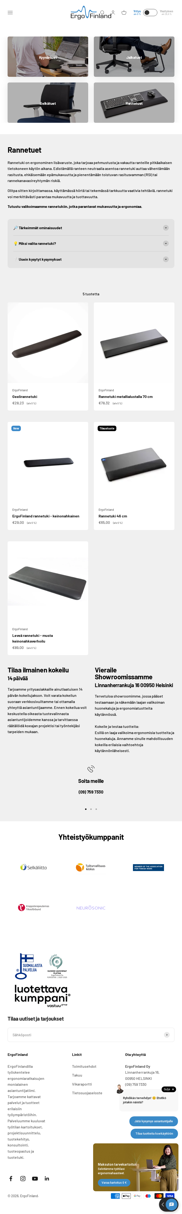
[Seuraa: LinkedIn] (47, 1178)
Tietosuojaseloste (87, 1093)
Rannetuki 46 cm (113, 516)
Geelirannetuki (24, 396)
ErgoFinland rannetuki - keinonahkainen (45, 516)
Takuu (77, 1075)
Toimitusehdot (84, 1066)
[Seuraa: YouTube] (35, 1178)
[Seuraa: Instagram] (23, 1178)
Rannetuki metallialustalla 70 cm (126, 396)
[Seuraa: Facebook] (11, 1178)
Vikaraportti (82, 1084)
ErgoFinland (20, 390)
